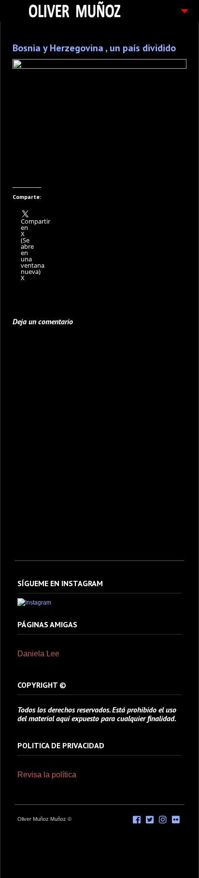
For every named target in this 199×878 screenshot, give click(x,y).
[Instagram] (34, 602)
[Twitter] (150, 820)
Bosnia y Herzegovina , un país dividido (94, 48)
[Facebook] (136, 820)
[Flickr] (176, 820)
